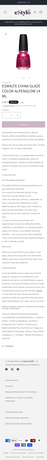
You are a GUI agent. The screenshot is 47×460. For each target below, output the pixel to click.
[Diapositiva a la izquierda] (18, 78)
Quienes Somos (11, 380)
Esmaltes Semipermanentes (17, 418)
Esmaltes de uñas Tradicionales (18, 423)
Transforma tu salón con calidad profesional (19, 399)
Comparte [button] (9, 346)
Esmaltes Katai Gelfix (14, 412)
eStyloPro (21, 450)
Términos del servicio (12, 457)
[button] (5, 12)
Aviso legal (40, 457)
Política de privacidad (36, 453)
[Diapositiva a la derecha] (29, 78)
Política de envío (28, 457)
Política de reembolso (18, 453)
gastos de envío (9, 105)
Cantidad (5, 110)
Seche (39, 290)
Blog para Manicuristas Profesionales (21, 392)
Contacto (9, 386)
